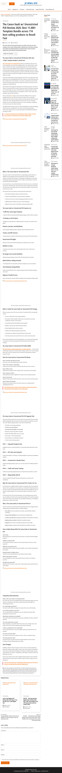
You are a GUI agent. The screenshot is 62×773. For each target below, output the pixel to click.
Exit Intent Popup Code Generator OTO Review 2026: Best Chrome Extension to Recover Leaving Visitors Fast (55, 73)
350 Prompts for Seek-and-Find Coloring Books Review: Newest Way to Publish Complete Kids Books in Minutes (54, 134)
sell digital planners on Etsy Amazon (17, 670)
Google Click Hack (40, 9)
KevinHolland (14, 42)
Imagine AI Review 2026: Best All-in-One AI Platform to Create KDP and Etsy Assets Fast (55, 119)
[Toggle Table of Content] (15, 54)
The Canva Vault (28, 670)
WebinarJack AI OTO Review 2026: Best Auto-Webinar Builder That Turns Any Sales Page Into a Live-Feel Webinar (55, 55)
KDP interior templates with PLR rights (20, 669)
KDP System (54, 113)
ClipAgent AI (15, 9)
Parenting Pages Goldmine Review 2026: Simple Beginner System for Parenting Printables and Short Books (54, 151)
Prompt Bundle (53, 127)
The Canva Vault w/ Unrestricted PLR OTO (25, 671)
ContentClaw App (30, 9)
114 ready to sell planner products (27, 668)
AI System (22, 9)
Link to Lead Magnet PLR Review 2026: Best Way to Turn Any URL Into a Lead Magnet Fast (10, 701)
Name (2, 744)
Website (3, 754)
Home (9, 9)
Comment (3, 730)
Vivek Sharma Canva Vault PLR (27, 673)
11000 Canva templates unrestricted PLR (12, 668)
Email (2, 749)
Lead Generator (53, 66)
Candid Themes (44, 771)
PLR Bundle (7, 14)
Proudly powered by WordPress (21, 771)
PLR (12, 95)
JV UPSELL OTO (31, 3)
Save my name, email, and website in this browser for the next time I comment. (20, 759)
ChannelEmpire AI (50, 9)
